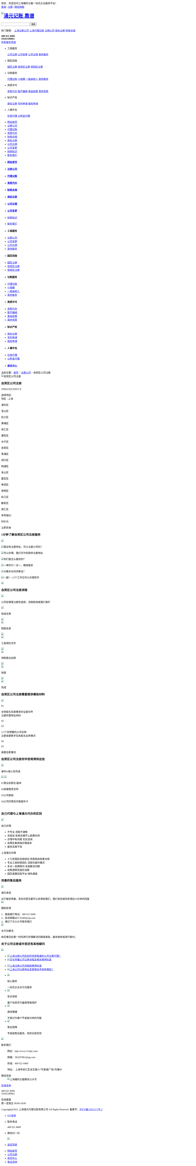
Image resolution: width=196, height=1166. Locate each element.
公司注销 (33, 54)
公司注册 (12, 54)
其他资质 (43, 91)
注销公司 (50, 30)
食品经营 (33, 91)
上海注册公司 (21, 30)
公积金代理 (24, 116)
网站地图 (19, 7)
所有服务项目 (8, 42)
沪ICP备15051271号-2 (90, 1109)
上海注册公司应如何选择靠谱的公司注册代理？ (35, 956)
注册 (10, 7)
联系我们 (12, 155)
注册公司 (12, 125)
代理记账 (12, 79)
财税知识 (12, 151)
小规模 (21, 79)
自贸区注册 (24, 67)
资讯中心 (12, 365)
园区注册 (12, 67)
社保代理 (12, 116)
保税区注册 (37, 67)
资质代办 (12, 91)
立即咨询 (6, 527)
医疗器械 (23, 91)
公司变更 (23, 54)
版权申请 (33, 103)
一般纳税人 (32, 79)
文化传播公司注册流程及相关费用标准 (30, 959)
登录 (3, 7)
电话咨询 (12, 1162)
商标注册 (60, 30)
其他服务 (43, 54)
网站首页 (12, 122)
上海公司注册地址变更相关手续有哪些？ (32, 969)
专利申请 (23, 103)
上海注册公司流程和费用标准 (26, 966)
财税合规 (70, 30)
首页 (15, 372)
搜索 (33, 24)
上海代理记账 (36, 30)
